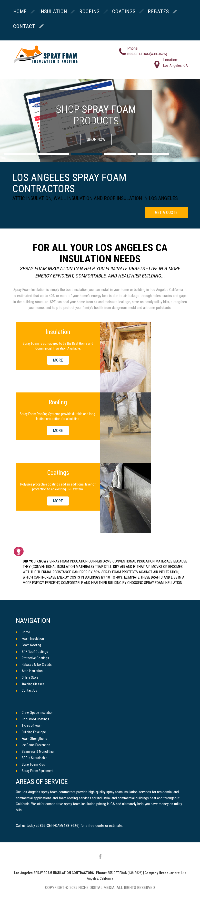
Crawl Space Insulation (37, 712)
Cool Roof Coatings (35, 719)
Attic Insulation (32, 671)
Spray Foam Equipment (37, 771)
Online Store (30, 677)
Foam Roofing (31, 645)
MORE (58, 360)
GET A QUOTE (166, 212)
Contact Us (29, 690)
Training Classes (33, 684)
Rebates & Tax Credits (37, 665)
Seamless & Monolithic (38, 751)
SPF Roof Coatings (35, 652)
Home (26, 632)
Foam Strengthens (34, 739)
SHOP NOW (96, 139)
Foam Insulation (33, 638)
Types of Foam (32, 725)
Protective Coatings (35, 658)
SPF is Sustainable (34, 758)
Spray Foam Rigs (33, 764)
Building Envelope (34, 732)
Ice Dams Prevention (36, 745)
